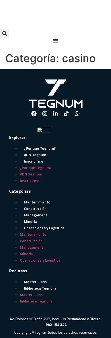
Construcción (35, 208)
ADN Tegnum (35, 154)
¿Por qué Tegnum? (40, 148)
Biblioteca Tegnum (40, 288)
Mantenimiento (37, 202)
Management (35, 215)
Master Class (35, 281)
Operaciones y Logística (44, 228)
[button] (4, 33)
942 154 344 (56, 324)
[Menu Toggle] (55, 40)
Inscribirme (33, 161)
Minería (30, 221)
